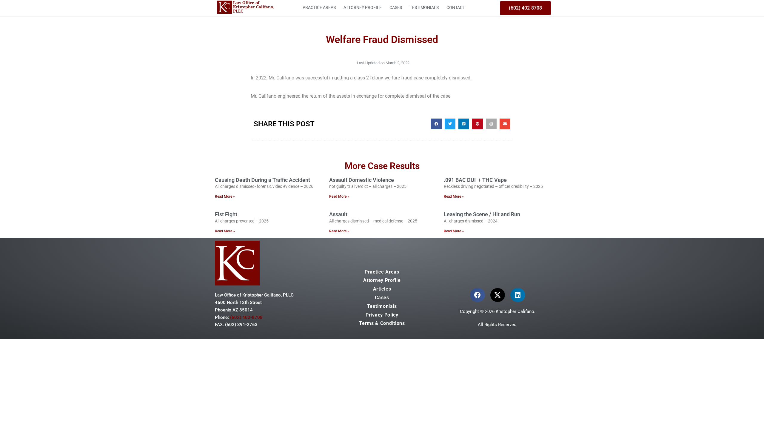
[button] (436, 124)
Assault (338, 214)
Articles (382, 289)
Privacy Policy (382, 315)
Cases (395, 7)
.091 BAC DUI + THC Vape (475, 180)
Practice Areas (319, 7)
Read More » (225, 196)
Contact (455, 7)
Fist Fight (226, 214)
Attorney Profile (363, 7)
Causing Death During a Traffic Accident (262, 180)
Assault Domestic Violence (361, 180)
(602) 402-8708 (246, 317)
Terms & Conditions (382, 323)
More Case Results (382, 166)
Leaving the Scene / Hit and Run (482, 214)
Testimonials (424, 7)
